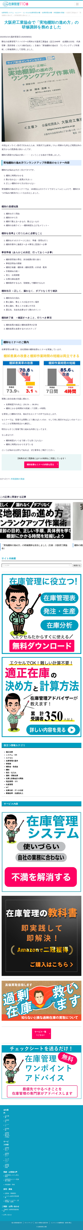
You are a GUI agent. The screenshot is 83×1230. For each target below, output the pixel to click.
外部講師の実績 (17, 479)
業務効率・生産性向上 (14, 793)
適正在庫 (9, 752)
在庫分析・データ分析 (14, 790)
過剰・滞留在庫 (12, 775)
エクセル (9, 758)
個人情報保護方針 (17, 1222)
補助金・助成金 (12, 767)
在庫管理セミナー (7, 1155)
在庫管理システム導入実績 (12, 1176)
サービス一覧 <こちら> (40, 1033)
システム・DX (11, 755)
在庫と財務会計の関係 (14, 778)
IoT (7, 787)
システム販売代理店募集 (12, 1197)
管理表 (8, 764)
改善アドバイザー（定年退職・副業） (12, 1201)
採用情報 (7, 1129)
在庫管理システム (7, 1149)
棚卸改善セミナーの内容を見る (40, 464)
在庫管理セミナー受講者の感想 (12, 1180)
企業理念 (7, 1121)
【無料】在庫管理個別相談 (11, 1210)
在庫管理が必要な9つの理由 (7, 1135)
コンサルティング (7, 1160)
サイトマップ (28, 1222)
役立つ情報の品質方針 (41, 1222)
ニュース (7, 1125)
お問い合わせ (7, 1215)
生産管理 (9, 784)
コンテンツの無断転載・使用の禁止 (61, 1222)
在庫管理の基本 (12, 761)
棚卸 (7, 770)
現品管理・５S (12, 781)
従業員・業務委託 (10, 1193)
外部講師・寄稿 (10, 1184)
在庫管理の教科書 (7, 1166)
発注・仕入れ (11, 773)
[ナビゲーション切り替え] (77, 4)
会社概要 (7, 1116)
